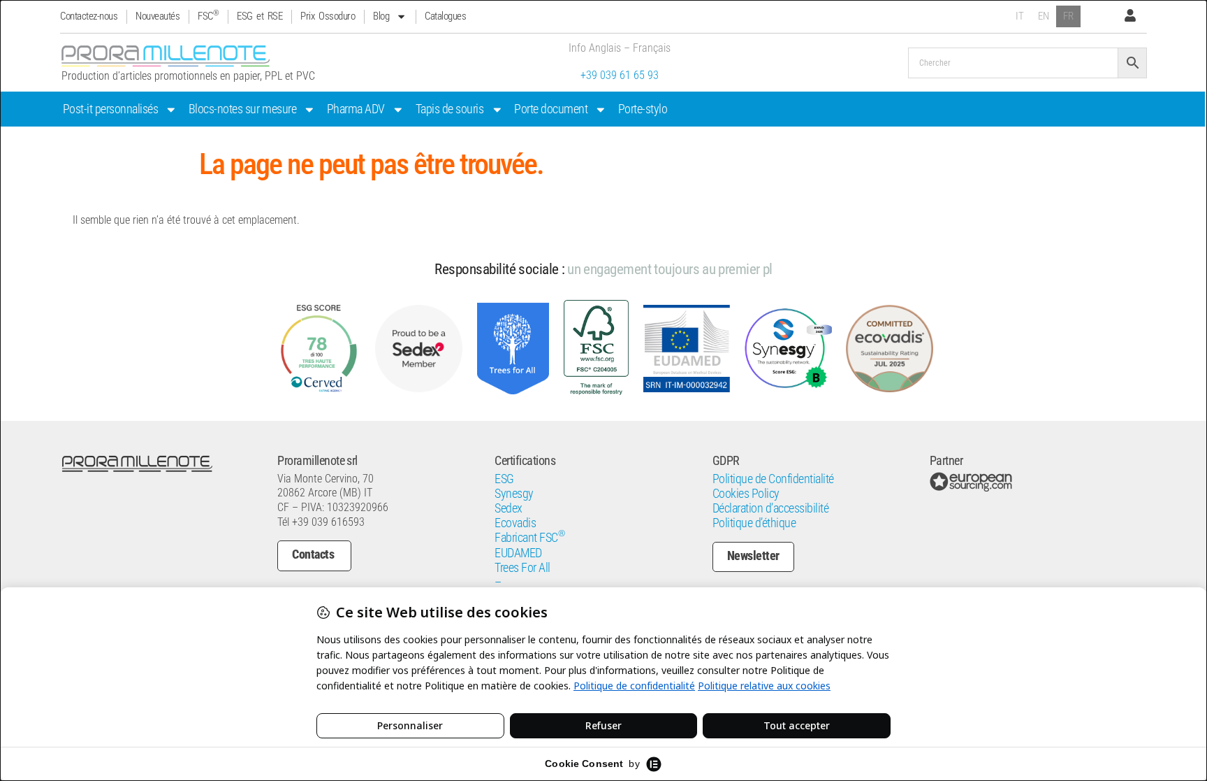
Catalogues (445, 16)
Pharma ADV (356, 109)
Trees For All (522, 568)
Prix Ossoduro (327, 16)
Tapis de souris (450, 109)
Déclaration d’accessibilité (770, 508)
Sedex (508, 508)
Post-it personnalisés (111, 109)
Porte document (550, 109)
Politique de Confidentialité (773, 479)
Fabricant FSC (529, 538)
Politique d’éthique (754, 523)
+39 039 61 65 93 (619, 75)
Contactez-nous (88, 16)
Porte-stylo (643, 109)
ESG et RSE (259, 16)
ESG (504, 479)
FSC (208, 16)
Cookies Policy (746, 494)
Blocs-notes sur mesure (242, 109)
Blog (381, 16)
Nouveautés (158, 16)
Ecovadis (515, 523)
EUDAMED (518, 553)
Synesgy (514, 494)
